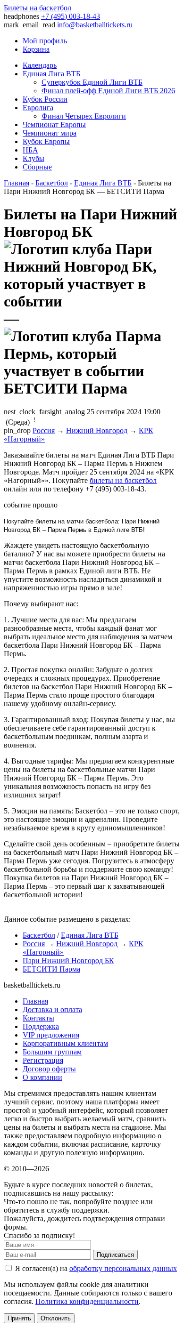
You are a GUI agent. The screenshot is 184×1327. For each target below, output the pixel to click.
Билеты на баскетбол (37, 8)
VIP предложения (51, 1035)
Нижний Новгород (96, 430)
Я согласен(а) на (95, 1268)
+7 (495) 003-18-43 (70, 16)
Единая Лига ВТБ (51, 74)
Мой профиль (45, 41)
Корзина (36, 49)
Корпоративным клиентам (65, 1043)
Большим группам (52, 1052)
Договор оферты (49, 1069)
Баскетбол (51, 183)
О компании (42, 1077)
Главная (16, 183)
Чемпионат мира (49, 133)
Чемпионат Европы (54, 125)
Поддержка (41, 1026)
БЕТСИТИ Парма (51, 969)
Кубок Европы (46, 141)
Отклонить (56, 1318)
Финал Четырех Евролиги (84, 116)
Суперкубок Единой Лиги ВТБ (92, 82)
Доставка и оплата (52, 1009)
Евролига (38, 108)
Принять (19, 1318)
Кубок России (45, 99)
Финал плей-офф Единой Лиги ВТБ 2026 (108, 91)
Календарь (40, 65)
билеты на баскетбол (123, 480)
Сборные (37, 167)
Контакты (38, 1018)
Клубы (33, 158)
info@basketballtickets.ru (95, 25)
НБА (30, 150)
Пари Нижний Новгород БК (68, 961)
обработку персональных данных (123, 1268)
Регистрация (43, 1060)
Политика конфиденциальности (87, 1301)
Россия (44, 430)
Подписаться (115, 1254)
